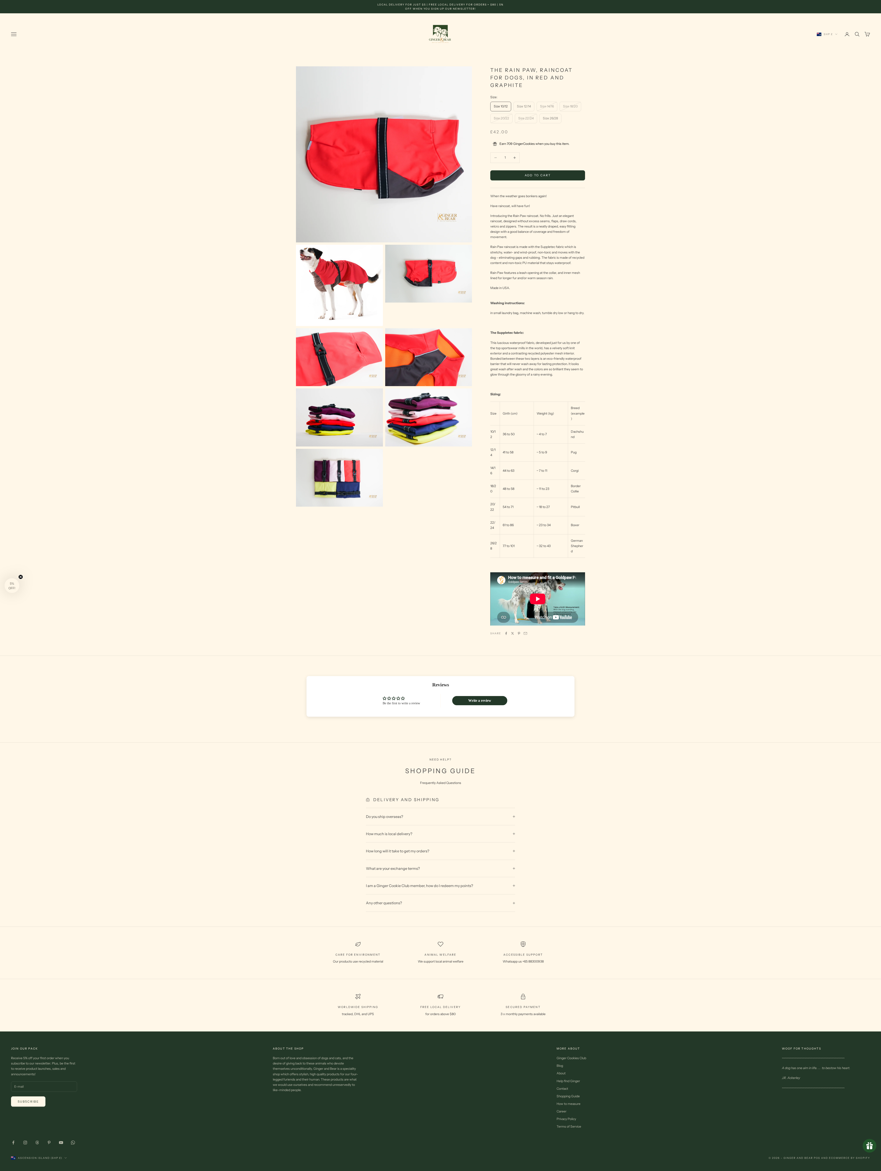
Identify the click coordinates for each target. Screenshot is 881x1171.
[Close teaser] (20, 577)
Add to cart (538, 175)
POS (817, 1158)
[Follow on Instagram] (25, 1142)
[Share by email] (525, 633)
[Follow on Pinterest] (49, 1142)
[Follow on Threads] (37, 1142)
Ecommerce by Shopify (849, 1158)
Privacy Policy (566, 1119)
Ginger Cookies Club (571, 1058)
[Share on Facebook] (506, 633)
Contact (562, 1089)
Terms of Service (569, 1126)
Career (561, 1111)
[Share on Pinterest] (519, 633)
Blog (560, 1066)
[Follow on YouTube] (61, 1142)
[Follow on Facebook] (13, 1142)
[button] (12, 585)
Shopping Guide (568, 1096)
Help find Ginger (568, 1081)
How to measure (568, 1104)
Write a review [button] (479, 700)
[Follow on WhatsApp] (73, 1142)
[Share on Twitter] (512, 633)
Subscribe (28, 1101)
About (561, 1073)
